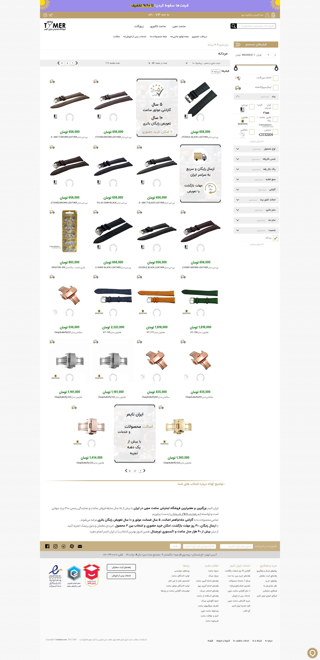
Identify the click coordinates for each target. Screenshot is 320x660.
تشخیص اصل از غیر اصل (179, 581)
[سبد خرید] (273, 15)
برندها (186, 566)
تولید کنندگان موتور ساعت (178, 586)
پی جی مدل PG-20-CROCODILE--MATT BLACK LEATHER (148, 202)
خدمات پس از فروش (136, 36)
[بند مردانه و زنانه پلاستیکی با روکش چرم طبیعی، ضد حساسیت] (200, 295)
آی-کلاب (246, 611)
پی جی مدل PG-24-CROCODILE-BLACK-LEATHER (195, 137)
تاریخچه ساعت (211, 621)
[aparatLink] (72, 546)
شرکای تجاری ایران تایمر (267, 596)
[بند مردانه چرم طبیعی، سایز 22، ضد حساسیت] (69, 166)
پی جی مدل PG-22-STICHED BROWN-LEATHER (65, 202)
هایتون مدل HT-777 (156, 332)
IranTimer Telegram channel (50, 15)
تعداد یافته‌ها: (115, 63)
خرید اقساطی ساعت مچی (239, 601)
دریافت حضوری (199, 36)
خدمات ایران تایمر (240, 566)
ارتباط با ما (257, 640)
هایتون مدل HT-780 (199, 332)
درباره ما (268, 640)
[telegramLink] (63, 546)
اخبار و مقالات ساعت (209, 616)
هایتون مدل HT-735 (112, 332)
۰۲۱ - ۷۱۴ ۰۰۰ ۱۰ (158, 15)
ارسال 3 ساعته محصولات (239, 581)
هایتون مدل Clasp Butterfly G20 (177, 462)
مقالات (116, 36)
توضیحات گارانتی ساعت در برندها (175, 591)
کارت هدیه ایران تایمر (241, 606)
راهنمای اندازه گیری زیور (208, 586)
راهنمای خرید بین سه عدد (239, 576)
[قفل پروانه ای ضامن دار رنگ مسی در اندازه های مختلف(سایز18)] (157, 360)
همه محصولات (159, 36)
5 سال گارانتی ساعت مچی (239, 591)
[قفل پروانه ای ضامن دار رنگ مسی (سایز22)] (91, 426)
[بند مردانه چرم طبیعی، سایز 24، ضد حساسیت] (200, 100)
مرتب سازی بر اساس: (211, 63)
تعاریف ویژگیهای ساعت (208, 606)
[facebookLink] (47, 546)
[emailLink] (80, 546)
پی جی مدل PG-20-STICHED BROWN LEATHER (109, 137)
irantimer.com (61, 639)
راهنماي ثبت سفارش (268, 576)
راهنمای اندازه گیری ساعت (207, 581)
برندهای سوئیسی (182, 571)
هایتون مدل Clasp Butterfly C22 (90, 462)
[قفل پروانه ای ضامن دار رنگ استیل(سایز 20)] (69, 360)
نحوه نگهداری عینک (209, 601)
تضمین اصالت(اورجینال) (240, 586)
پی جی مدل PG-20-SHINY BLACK (112, 202)
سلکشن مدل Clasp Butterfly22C (68, 332)
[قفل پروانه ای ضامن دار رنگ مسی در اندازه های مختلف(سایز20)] (200, 360)
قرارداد (210, 640)
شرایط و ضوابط (223, 640)
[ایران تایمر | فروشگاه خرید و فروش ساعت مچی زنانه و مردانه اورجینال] (55, 25)
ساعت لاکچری (158, 26)
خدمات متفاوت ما (241, 640)
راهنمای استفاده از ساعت (207, 596)
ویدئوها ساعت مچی (209, 611)
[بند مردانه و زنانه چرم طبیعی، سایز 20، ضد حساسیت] (113, 100)
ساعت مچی (179, 26)
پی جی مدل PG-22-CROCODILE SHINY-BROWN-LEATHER (192, 267)
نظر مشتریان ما (270, 586)
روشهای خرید (271, 581)
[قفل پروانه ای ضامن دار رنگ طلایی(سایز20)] (178, 426)
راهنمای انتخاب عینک (209, 591)
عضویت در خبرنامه (266, 546)
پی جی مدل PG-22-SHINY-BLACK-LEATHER (110, 267)
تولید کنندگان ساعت (181, 576)
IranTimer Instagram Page (45, 15)
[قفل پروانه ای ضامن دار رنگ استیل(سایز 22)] (113, 360)
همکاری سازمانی (270, 591)
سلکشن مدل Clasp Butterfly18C (155, 397)
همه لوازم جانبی (180, 36)
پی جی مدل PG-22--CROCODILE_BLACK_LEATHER (151, 267)
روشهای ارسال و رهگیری (267, 571)
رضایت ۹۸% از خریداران (184, 514)
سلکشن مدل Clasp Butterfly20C (199, 397)
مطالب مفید (211, 566)
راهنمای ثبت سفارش (121, 567)
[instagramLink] (55, 546)
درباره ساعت (213, 571)
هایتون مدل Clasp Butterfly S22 (112, 397)
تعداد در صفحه (161, 63)
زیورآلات (139, 26)
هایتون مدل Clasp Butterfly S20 (68, 397)
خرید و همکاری (268, 566)
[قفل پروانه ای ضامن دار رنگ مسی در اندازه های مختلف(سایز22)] (69, 295)
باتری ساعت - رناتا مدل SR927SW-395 (68, 267)
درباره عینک (213, 576)
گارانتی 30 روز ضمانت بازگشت (237, 571)
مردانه (217, 71)
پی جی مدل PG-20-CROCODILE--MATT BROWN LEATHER (61, 137)
